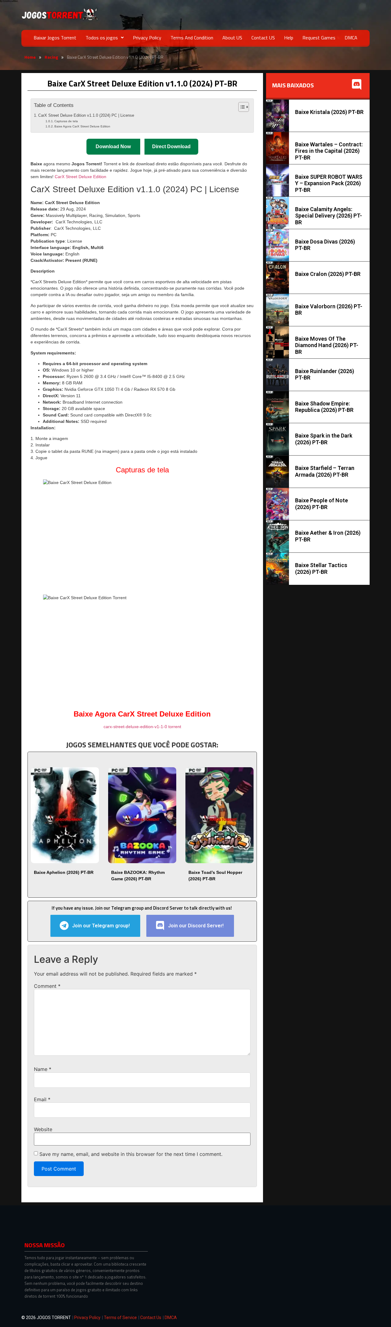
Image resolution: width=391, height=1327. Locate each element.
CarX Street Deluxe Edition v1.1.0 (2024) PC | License (86, 115)
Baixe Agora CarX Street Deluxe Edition (82, 126)
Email (42, 1099)
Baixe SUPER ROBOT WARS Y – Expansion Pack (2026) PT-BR (328, 183)
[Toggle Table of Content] (240, 107)
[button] (104, 37)
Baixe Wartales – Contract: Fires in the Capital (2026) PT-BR (329, 151)
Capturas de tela (66, 121)
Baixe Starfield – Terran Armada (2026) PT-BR (324, 471)
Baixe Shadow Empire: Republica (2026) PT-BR (324, 406)
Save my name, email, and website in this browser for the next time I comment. (130, 1154)
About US (232, 37)
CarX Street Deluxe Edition (80, 176)
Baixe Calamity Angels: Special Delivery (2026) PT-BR (328, 215)
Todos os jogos (102, 37)
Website (43, 1129)
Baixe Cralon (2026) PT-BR (327, 274)
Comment (47, 986)
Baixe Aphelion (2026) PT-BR (63, 872)
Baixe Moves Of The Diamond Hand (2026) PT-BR (326, 345)
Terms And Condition (191, 37)
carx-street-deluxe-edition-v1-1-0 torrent (142, 726)
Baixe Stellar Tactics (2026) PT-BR (321, 568)
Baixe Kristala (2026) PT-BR (329, 112)
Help (288, 37)
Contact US (263, 37)
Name (42, 1069)
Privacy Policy (147, 37)
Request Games (318, 37)
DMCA (351, 37)
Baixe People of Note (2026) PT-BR (321, 503)
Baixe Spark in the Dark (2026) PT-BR (323, 438)
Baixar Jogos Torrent (55, 37)
